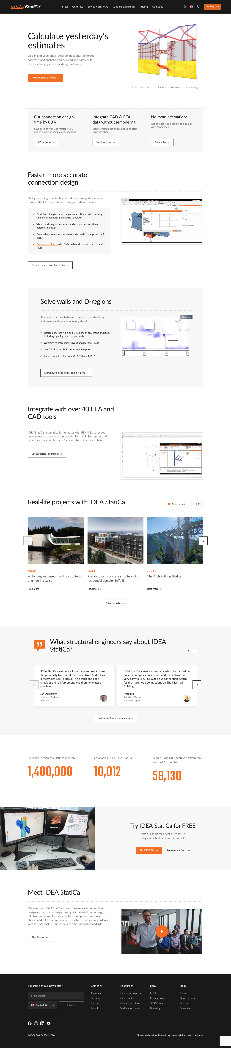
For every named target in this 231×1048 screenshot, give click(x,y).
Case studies (127, 998)
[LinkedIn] (42, 1023)
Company (157, 6)
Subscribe (71, 1005)
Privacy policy (157, 998)
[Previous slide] (27, 540)
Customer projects (130, 993)
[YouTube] (48, 1023)
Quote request (188, 998)
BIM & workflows (98, 6)
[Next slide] (203, 540)
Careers (95, 1003)
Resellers (184, 1003)
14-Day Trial (213, 7)
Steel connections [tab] (141, 87)
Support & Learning (124, 6)
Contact (184, 993)
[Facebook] (30, 1023)
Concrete (77, 6)
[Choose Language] (191, 6)
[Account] (197, 6)
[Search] (185, 6)
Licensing (155, 1008)
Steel (65, 6)
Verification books (130, 1008)
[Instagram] (36, 1023)
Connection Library (47, 244)
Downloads (186, 1008)
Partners (95, 998)
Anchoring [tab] (192, 87)
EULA (153, 993)
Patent (94, 1008)
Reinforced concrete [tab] (168, 87)
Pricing (144, 6)
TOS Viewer (156, 1003)
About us (96, 993)
